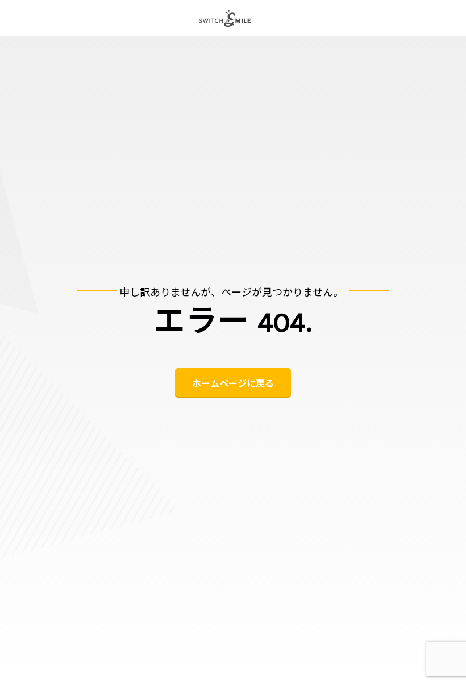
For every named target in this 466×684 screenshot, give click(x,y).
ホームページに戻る (233, 383)
